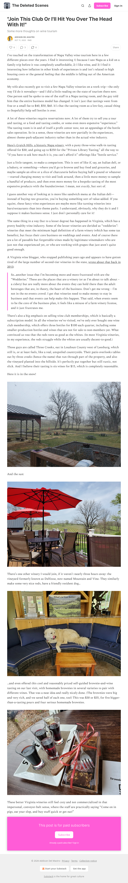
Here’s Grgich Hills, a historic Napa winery (35, 145)
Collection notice (88, 860)
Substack (48, 876)
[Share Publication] (89, 5)
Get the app (79, 868)
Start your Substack (55, 868)
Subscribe (102, 5)
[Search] (83, 5)
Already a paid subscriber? (64, 843)
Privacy (65, 860)
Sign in (118, 5)
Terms (74, 860)
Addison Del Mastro (25, 37)
